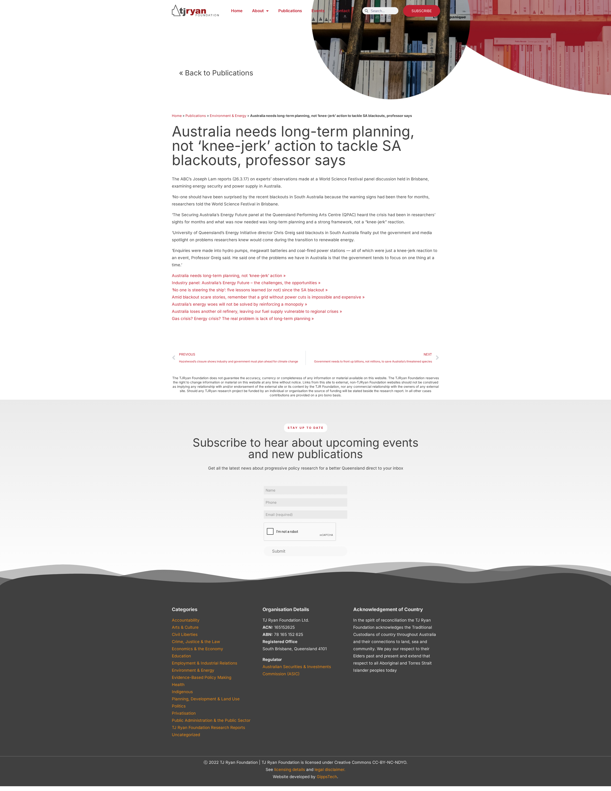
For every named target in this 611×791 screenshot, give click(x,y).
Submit (278, 551)
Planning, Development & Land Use (206, 699)
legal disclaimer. (330, 769)
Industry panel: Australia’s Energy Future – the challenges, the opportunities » (246, 282)
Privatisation (184, 713)
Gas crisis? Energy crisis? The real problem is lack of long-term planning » (243, 318)
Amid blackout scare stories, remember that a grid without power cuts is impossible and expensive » (268, 297)
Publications (290, 10)
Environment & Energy (228, 116)
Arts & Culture (185, 627)
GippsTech (327, 776)
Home (236, 10)
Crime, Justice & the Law (196, 641)
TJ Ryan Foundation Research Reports (208, 727)
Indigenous (182, 691)
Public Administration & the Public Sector (211, 720)
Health (178, 684)
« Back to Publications (216, 72)
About (258, 10)
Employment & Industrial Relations (204, 663)
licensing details (289, 769)
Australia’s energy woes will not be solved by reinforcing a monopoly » (239, 304)
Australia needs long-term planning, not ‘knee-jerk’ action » (229, 275)
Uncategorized (186, 734)
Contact (342, 10)
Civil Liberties (185, 634)
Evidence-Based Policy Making (201, 677)
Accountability (186, 620)
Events (318, 10)
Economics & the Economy (197, 648)
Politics (179, 706)
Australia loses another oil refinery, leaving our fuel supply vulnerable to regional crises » (257, 311)
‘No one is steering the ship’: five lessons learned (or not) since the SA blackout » (250, 290)
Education (181, 656)
